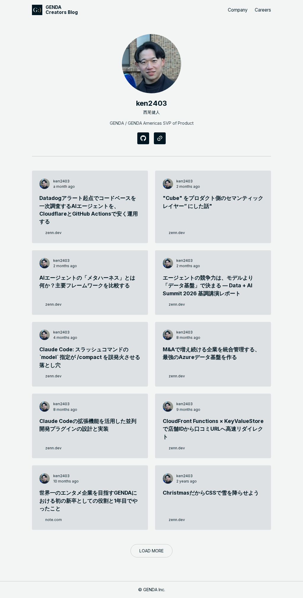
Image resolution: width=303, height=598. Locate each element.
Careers (263, 10)
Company (238, 10)
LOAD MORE (151, 550)
